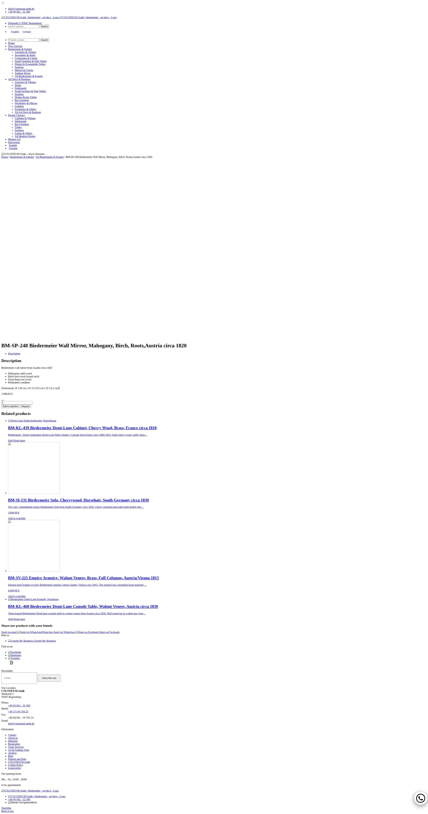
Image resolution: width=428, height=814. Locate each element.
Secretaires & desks (25, 55)
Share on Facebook (109, 632)
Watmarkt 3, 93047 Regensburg (25, 23)
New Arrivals (15, 46)
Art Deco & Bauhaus (19, 79)
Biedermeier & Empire (20, 49)
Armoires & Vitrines (25, 52)
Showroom (14, 142)
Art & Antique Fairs (18, 750)
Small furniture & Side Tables (30, 91)
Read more (19, 440)
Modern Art (14, 139)
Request (26, 406)
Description (14, 353)
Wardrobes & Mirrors (26, 103)
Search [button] (44, 26)
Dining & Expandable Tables (30, 64)
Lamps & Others (23, 133)
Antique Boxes (23, 73)
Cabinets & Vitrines (25, 118)
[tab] (217, 353)
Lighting (19, 106)
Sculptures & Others (25, 109)
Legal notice (14, 768)
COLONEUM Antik (19, 762)
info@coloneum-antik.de (21, 8)
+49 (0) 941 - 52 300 (19, 11)
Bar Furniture (22, 100)
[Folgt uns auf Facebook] (14, 652)
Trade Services (16, 747)
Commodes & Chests (26, 58)
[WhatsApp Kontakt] (419, 796)
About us (13, 738)
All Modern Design (25, 136)
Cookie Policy (15, 765)
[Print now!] (2, 400)
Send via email (9, 632)
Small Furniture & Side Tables (31, 61)
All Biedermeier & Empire (29, 76)
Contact (12, 735)
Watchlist (6, 808)
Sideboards (20, 88)
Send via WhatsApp (64, 632)
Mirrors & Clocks (24, 70)
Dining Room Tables (26, 97)
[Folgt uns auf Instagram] (14, 655)
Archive (12, 753)
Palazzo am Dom (17, 759)
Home (11, 43)
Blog (10, 756)
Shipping (13, 741)
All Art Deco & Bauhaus (28, 112)
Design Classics (16, 115)
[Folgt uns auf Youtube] (14, 658)
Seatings (19, 67)
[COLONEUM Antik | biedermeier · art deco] (30, 17)
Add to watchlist (10, 406)
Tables (18, 127)
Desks (18, 85)
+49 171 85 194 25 (18, 711)
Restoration (14, 744)
